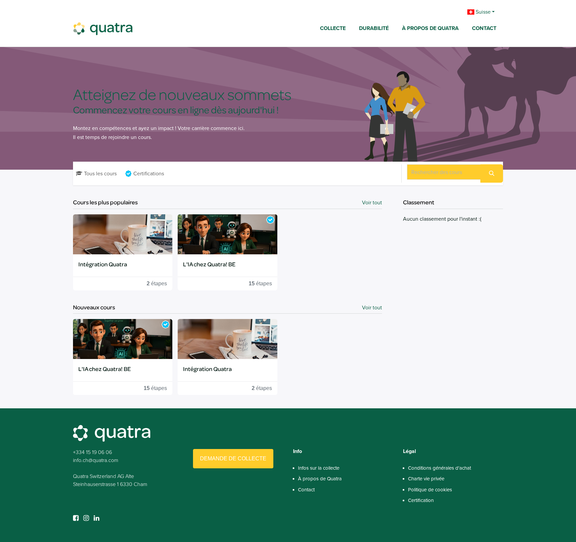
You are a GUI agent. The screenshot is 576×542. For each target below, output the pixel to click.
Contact (306, 489)
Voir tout (372, 202)
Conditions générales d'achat (439, 468)
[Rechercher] (491, 173)
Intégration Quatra (102, 264)
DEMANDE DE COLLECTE (233, 458)
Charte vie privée (426, 478)
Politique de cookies (430, 489)
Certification (421, 500)
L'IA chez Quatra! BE (209, 264)
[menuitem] (333, 28)
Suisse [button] (482, 12)
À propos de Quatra (320, 478)
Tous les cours (100, 173)
